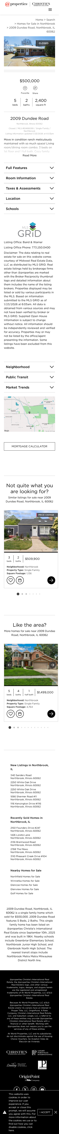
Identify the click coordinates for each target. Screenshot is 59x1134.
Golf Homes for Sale (21, 893)
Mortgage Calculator (29, 446)
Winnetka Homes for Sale (24, 881)
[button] (29, 414)
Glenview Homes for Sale (24, 889)
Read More (30, 155)
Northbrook (29, 131)
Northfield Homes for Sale (25, 876)
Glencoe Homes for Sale (24, 885)
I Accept (45, 1112)
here (11, 1130)
